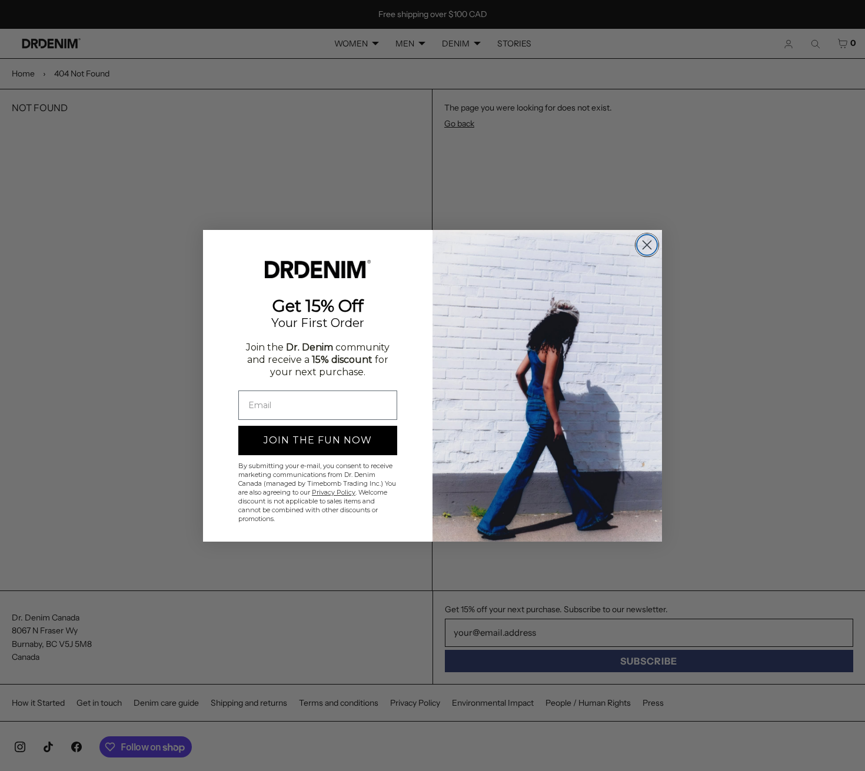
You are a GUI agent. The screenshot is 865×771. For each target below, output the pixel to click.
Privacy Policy (333, 492)
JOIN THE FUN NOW (318, 440)
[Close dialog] (647, 245)
